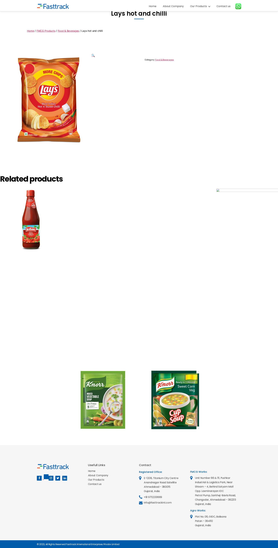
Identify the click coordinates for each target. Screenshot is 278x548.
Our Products (198, 6)
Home (152, 6)
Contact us (224, 6)
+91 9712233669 (153, 497)
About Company (173, 6)
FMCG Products (46, 30)
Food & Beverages (68, 30)
